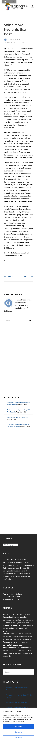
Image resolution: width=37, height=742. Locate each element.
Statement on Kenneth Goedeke (17, 417)
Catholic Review (14, 39)
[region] (18, 725)
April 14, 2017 (11, 42)
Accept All (18, 726)
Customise (18, 732)
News (23, 42)
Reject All (18, 737)
